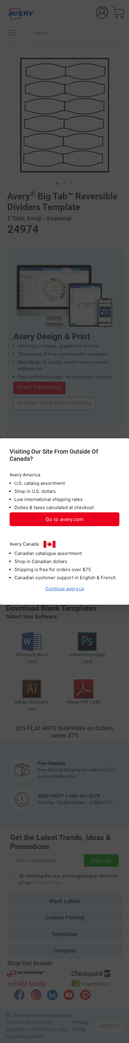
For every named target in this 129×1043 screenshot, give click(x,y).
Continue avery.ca (65, 589)
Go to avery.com (64, 519)
